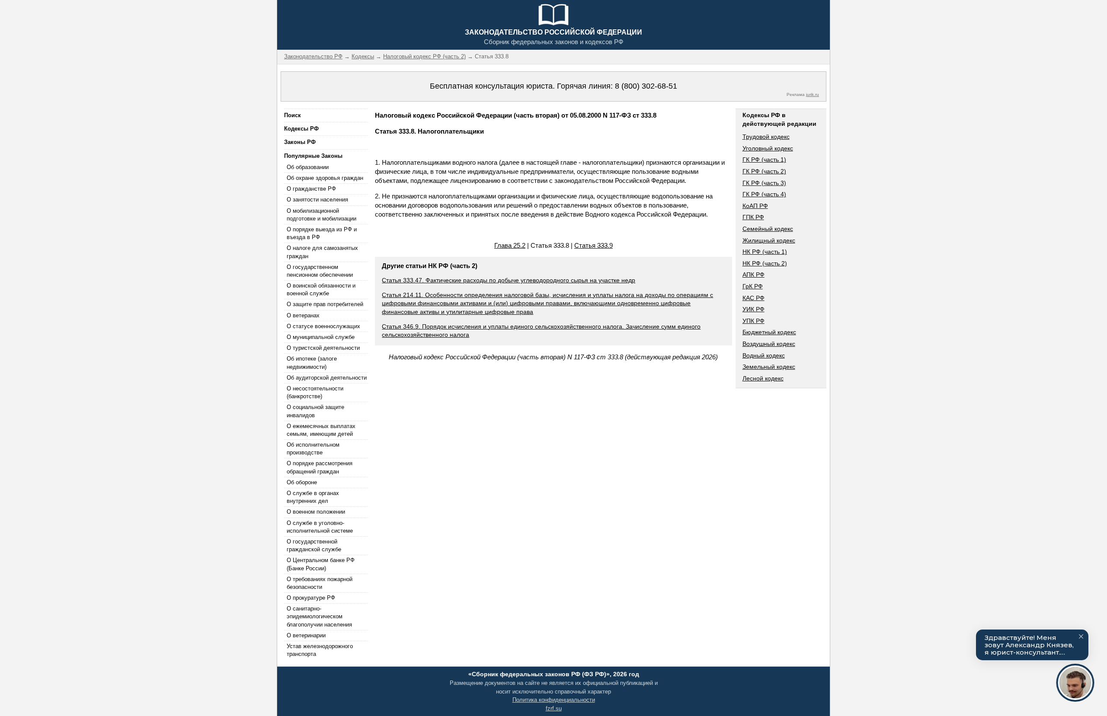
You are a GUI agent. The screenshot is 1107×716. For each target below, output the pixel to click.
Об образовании (308, 167)
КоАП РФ (755, 205)
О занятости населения (317, 199)
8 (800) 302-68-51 (646, 86)
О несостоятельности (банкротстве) (315, 392)
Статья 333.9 (593, 245)
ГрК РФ (752, 286)
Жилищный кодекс (768, 240)
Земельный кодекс (768, 366)
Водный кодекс (763, 355)
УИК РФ (753, 309)
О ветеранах (303, 315)
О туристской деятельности (323, 348)
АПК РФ (753, 274)
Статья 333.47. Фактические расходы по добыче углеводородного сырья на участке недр (508, 280)
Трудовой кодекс (766, 136)
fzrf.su (554, 708)
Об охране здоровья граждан (325, 178)
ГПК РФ (753, 217)
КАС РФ (753, 297)
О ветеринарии (306, 635)
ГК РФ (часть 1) (764, 159)
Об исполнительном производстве (313, 448)
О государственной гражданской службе (314, 545)
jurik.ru (812, 94)
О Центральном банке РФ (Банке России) (321, 564)
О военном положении (316, 511)
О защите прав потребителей (325, 304)
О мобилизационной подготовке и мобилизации (321, 215)
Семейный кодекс (767, 228)
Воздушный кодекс (768, 343)
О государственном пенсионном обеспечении (320, 271)
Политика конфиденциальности (553, 700)
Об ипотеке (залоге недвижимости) (312, 362)
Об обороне (302, 482)
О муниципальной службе (321, 337)
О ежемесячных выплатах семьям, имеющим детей (321, 430)
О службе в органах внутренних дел (313, 497)
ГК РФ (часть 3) (764, 182)
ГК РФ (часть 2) (764, 171)
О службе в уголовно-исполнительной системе (320, 527)
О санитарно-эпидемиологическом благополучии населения (319, 616)
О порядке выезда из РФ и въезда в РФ (322, 233)
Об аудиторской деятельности (327, 377)
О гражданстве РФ (311, 188)
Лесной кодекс (763, 378)
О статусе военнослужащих (323, 326)
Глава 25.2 (509, 245)
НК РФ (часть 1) (764, 251)
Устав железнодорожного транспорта (320, 650)
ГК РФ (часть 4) (764, 194)
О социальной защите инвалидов (315, 411)
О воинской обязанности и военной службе (321, 289)
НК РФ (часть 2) (764, 263)
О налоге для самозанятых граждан (322, 252)
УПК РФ (753, 320)
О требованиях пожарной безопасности (319, 583)
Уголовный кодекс (767, 148)
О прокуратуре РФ (311, 598)
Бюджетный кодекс (769, 332)
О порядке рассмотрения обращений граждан (319, 467)
